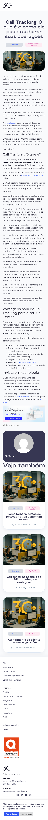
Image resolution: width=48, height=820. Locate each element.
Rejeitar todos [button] (26, 814)
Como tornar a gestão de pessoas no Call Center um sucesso (24, 516)
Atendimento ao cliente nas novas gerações (24, 641)
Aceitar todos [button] (11, 814)
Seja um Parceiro (11, 725)
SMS (5, 717)
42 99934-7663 (10, 784)
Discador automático (13, 696)
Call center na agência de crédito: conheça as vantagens (24, 579)
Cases (5, 729)
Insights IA (8, 700)
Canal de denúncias (12, 680)
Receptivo (7, 713)
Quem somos (9, 671)
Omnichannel (9, 704)
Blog (5, 663)
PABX (5, 709)
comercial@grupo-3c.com (15, 781)
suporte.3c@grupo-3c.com (15, 791)
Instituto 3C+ (9, 667)
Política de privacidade (13, 676)
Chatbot (6, 692)
